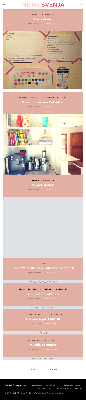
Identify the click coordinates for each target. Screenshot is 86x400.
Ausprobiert (43, 19)
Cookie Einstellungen (70, 385)
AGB (50, 388)
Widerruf (41, 388)
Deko (39, 340)
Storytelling (40, 315)
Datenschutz (51, 385)
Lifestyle (35, 15)
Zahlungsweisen (63, 388)
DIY (44, 340)
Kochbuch (36, 289)
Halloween (53, 340)
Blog (26, 385)
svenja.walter (34, 24)
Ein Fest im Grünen (43, 294)
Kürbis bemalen (43, 345)
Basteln (31, 340)
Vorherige (33, 369)
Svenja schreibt (48, 15)
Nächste (54, 369)
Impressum (37, 385)
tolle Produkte (63, 98)
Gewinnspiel (22, 98)
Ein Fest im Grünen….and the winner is (43, 268)
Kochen (43, 263)
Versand (78, 388)
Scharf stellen (43, 185)
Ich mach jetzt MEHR (43, 319)
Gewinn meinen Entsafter (43, 102)
